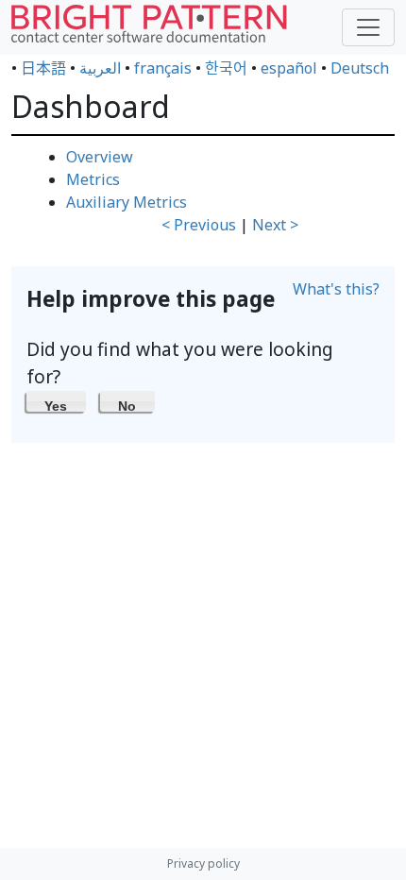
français (163, 68)
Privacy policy (203, 863)
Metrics (93, 179)
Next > (275, 224)
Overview (99, 156)
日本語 (43, 68)
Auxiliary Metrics (126, 202)
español (289, 68)
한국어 (226, 68)
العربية (100, 68)
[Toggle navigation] (368, 27)
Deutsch (359, 68)
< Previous (198, 224)
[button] (56, 401)
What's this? (336, 289)
